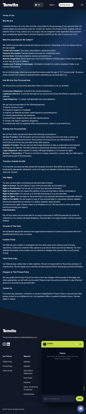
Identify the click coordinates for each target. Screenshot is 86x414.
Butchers (27, 362)
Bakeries (27, 366)
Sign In (52, 5)
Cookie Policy (7, 362)
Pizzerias (27, 382)
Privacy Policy (7, 366)
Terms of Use (7, 371)
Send (80, 398)
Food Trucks (28, 378)
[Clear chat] (76, 344)
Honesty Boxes (29, 394)
